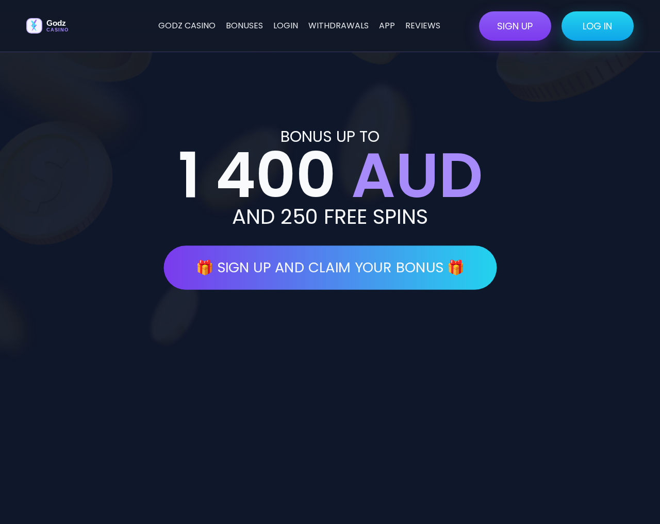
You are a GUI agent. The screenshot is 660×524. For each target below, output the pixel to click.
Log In (597, 26)
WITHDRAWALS (338, 25)
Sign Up (515, 26)
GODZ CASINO (187, 25)
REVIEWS (422, 25)
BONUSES (244, 25)
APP (387, 25)
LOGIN (285, 25)
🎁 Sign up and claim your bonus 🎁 (330, 267)
